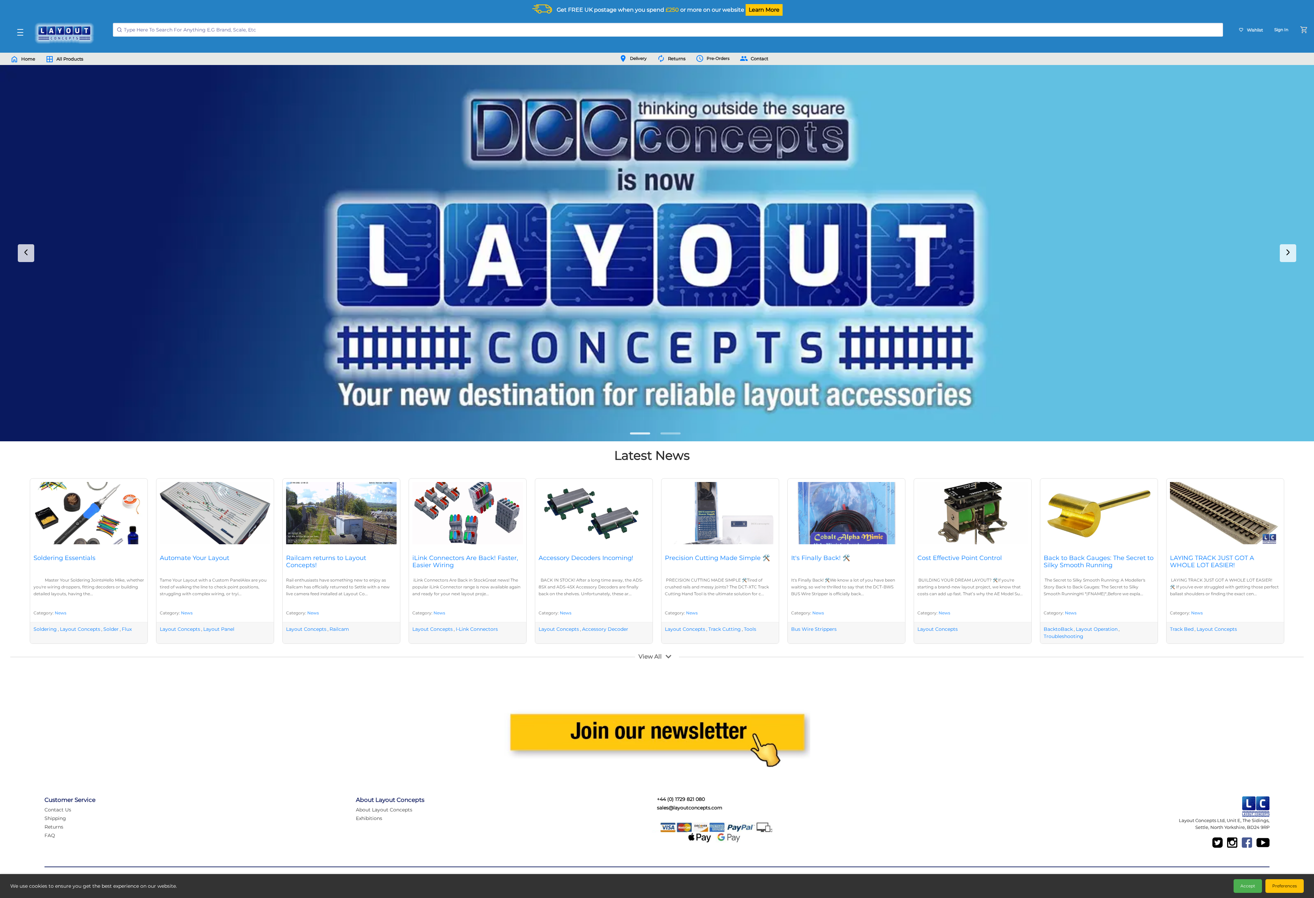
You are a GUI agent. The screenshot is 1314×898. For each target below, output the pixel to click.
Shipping (55, 818)
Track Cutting (724, 629)
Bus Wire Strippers (814, 629)
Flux (127, 629)
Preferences (1284, 885)
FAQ (49, 835)
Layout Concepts (80, 629)
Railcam (339, 629)
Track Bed (1182, 629)
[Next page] (1288, 253)
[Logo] (62, 33)
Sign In (1281, 29)
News (60, 612)
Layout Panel (218, 629)
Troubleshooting (1063, 636)
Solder (111, 629)
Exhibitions (369, 818)
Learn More (764, 9)
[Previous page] (26, 253)
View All (650, 656)
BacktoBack (1058, 629)
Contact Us (57, 810)
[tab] (640, 433)
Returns (53, 827)
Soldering (45, 629)
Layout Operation (1097, 629)
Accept (1247, 885)
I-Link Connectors (477, 629)
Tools (750, 629)
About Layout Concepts (384, 810)
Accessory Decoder (605, 629)
